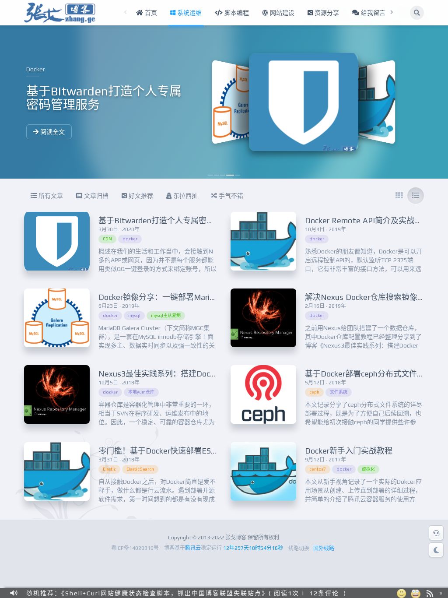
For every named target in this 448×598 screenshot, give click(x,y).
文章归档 (95, 195)
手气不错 (230, 195)
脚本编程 (236, 12)
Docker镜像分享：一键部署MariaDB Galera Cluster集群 (195, 297)
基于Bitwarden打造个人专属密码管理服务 (172, 220)
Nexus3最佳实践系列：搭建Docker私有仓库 (175, 373)
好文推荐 (140, 195)
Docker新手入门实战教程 (348, 450)
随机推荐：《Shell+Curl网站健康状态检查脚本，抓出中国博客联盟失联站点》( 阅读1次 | (165, 592)
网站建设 (281, 12)
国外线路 (323, 548)
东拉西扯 (185, 195)
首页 (150, 12)
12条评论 (324, 592)
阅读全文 (51, 131)
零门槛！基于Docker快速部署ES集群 (162, 450)
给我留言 (372, 12)
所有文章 (50, 195)
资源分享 (326, 12)
